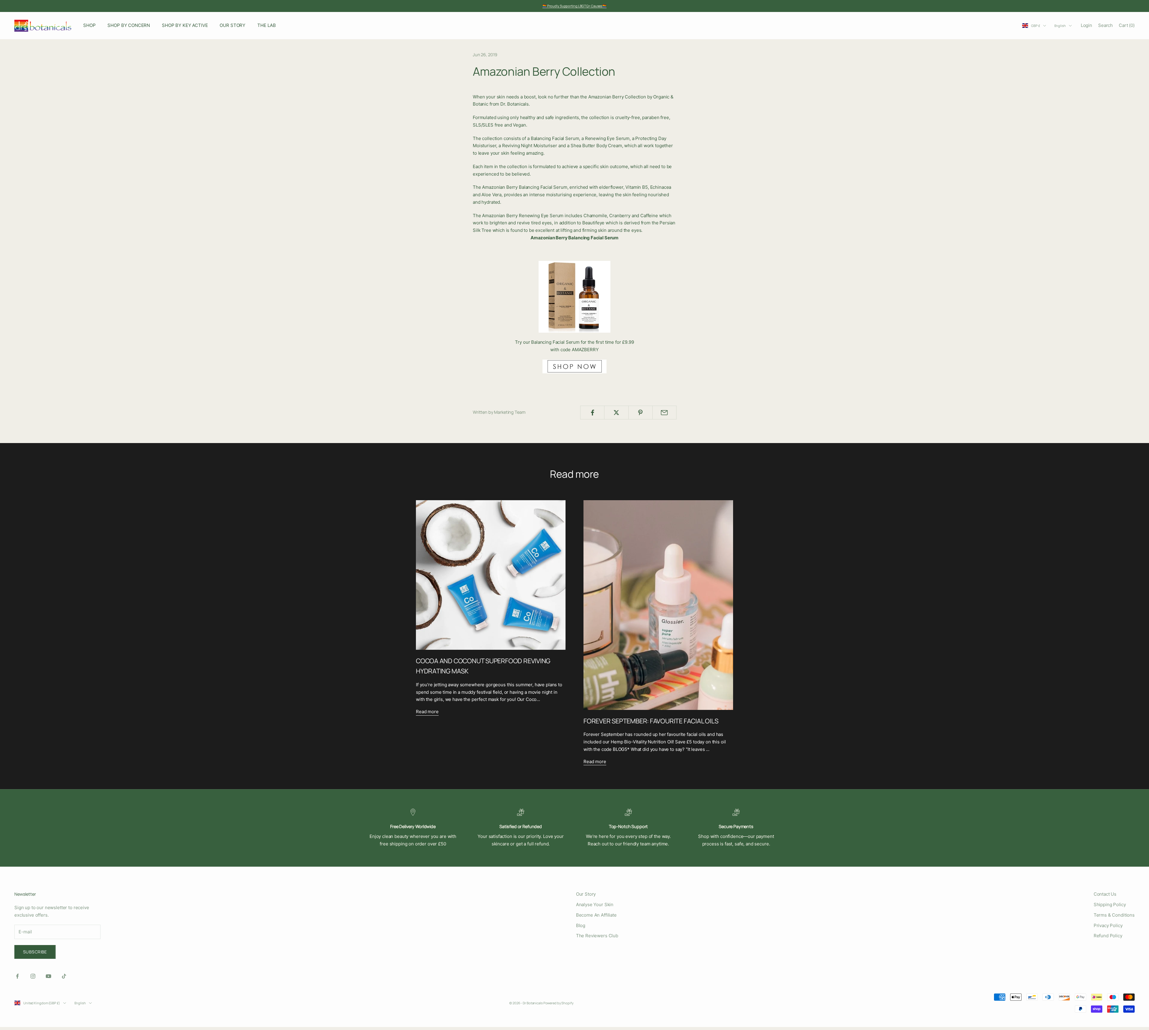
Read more (427, 711)
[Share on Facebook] (592, 412)
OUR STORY (232, 25)
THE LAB (266, 25)
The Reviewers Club (597, 935)
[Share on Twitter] (616, 412)
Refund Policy (1108, 935)
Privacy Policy (1108, 925)
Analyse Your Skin (594, 904)
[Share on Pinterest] (640, 412)
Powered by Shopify (558, 1003)
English (1060, 25)
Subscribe (35, 952)
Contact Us (1105, 894)
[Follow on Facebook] (17, 976)
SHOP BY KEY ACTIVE (185, 25)
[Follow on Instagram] (33, 976)
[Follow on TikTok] (64, 976)
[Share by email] (664, 412)
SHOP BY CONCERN (128, 25)
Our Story (586, 894)
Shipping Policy (1110, 904)
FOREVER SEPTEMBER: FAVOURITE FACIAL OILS (650, 720)
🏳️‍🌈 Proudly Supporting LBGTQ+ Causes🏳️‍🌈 (574, 6)
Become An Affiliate (596, 915)
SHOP (89, 25)
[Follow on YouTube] (48, 976)
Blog (580, 925)
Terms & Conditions (1114, 915)
